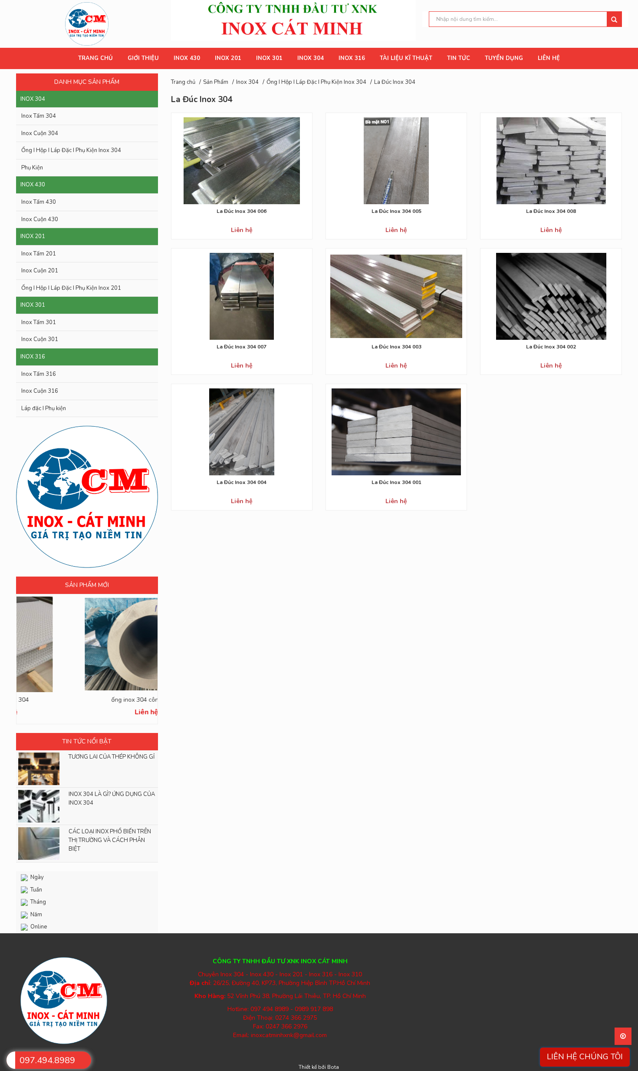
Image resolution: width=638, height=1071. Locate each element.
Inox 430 (32, 185)
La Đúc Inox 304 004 (241, 482)
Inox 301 (32, 305)
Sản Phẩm (215, 82)
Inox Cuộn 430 (39, 219)
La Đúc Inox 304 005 (396, 211)
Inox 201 (32, 236)
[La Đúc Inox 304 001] (396, 432)
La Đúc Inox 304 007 (241, 346)
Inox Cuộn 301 (39, 339)
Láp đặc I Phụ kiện (43, 408)
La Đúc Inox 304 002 (551, 346)
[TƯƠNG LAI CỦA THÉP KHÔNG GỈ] (36, 769)
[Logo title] (87, 23)
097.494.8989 (47, 1060)
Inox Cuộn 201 (39, 271)
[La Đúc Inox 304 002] (551, 296)
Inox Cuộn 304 (39, 133)
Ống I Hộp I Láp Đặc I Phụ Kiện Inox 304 (71, 150)
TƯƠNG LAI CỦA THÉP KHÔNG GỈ (112, 757)
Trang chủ (183, 82)
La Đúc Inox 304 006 (241, 211)
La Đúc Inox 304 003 (396, 346)
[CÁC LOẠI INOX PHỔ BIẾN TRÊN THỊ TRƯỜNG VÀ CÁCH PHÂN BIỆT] (36, 843)
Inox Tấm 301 (38, 322)
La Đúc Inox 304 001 (396, 482)
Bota (333, 1067)
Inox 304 (32, 99)
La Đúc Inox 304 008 (551, 211)
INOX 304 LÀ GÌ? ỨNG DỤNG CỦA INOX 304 (112, 798)
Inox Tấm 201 (38, 254)
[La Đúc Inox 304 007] (242, 296)
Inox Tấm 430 (38, 202)
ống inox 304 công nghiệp (87, 699)
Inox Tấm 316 (38, 374)
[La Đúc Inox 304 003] (396, 296)
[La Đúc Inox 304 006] (242, 160)
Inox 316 (32, 357)
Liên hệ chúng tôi (585, 1056)
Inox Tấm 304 (38, 116)
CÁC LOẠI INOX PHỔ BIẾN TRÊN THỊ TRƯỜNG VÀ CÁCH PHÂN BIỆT (110, 840)
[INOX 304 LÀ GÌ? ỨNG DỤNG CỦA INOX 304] (36, 806)
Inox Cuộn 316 (39, 391)
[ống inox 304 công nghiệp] (86, 644)
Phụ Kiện (32, 168)
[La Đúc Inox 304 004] (242, 432)
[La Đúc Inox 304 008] (551, 160)
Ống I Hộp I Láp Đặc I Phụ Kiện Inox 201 (71, 288)
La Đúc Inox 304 (394, 82)
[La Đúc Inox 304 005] (396, 160)
